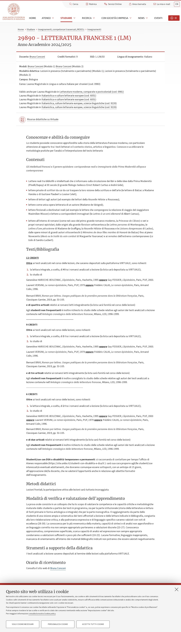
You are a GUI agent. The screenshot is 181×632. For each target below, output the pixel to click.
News (141, 18)
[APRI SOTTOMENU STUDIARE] (74, 18)
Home (32, 18)
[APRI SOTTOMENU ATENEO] (53, 18)
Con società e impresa (114, 18)
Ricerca (87, 18)
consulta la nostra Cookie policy (42, 613)
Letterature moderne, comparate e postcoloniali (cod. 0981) (92, 92)
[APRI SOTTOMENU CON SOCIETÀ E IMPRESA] (130, 18)
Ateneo (46, 18)
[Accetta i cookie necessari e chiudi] (176, 589)
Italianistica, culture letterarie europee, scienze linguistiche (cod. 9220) (79, 103)
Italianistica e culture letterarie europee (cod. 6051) (68, 95)
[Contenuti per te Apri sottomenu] (174, 18)
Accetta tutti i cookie (93, 624)
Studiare (66, 18)
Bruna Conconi (37, 57)
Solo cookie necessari (22, 624)
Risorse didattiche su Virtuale (42, 119)
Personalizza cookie (58, 624)
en (176, 4)
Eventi (158, 18)
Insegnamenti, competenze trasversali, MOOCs (61, 29)
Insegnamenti (94, 29)
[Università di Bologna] (13, 12)
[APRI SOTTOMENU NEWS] (147, 18)
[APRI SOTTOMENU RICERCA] (94, 18)
